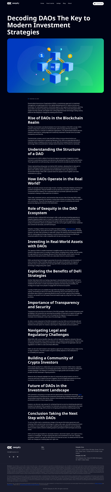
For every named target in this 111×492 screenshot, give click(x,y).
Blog (64, 3)
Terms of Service (98, 483)
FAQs (42, 449)
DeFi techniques (70, 229)
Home (42, 3)
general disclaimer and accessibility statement (29, 484)
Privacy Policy (10, 484)
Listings (58, 3)
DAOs (80, 394)
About (70, 3)
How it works (50, 3)
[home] (13, 3)
